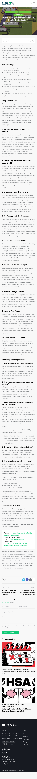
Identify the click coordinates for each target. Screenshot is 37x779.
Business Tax (6, 669)
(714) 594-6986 (7, 744)
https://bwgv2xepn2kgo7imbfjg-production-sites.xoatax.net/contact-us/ (15, 544)
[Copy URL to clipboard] (33, 579)
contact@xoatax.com (17, 539)
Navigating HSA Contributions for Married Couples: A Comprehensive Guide (16, 710)
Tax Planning (18, 14)
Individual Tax (14, 669)
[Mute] (32, 41)
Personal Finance (25, 12)
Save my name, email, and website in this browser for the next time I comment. (19, 612)
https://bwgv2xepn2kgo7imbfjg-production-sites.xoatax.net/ (18, 534)
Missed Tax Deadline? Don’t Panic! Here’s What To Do (18, 673)
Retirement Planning (8, 706)
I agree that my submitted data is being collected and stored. (19, 627)
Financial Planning (12, 12)
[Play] (5, 41)
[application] (18, 40)
